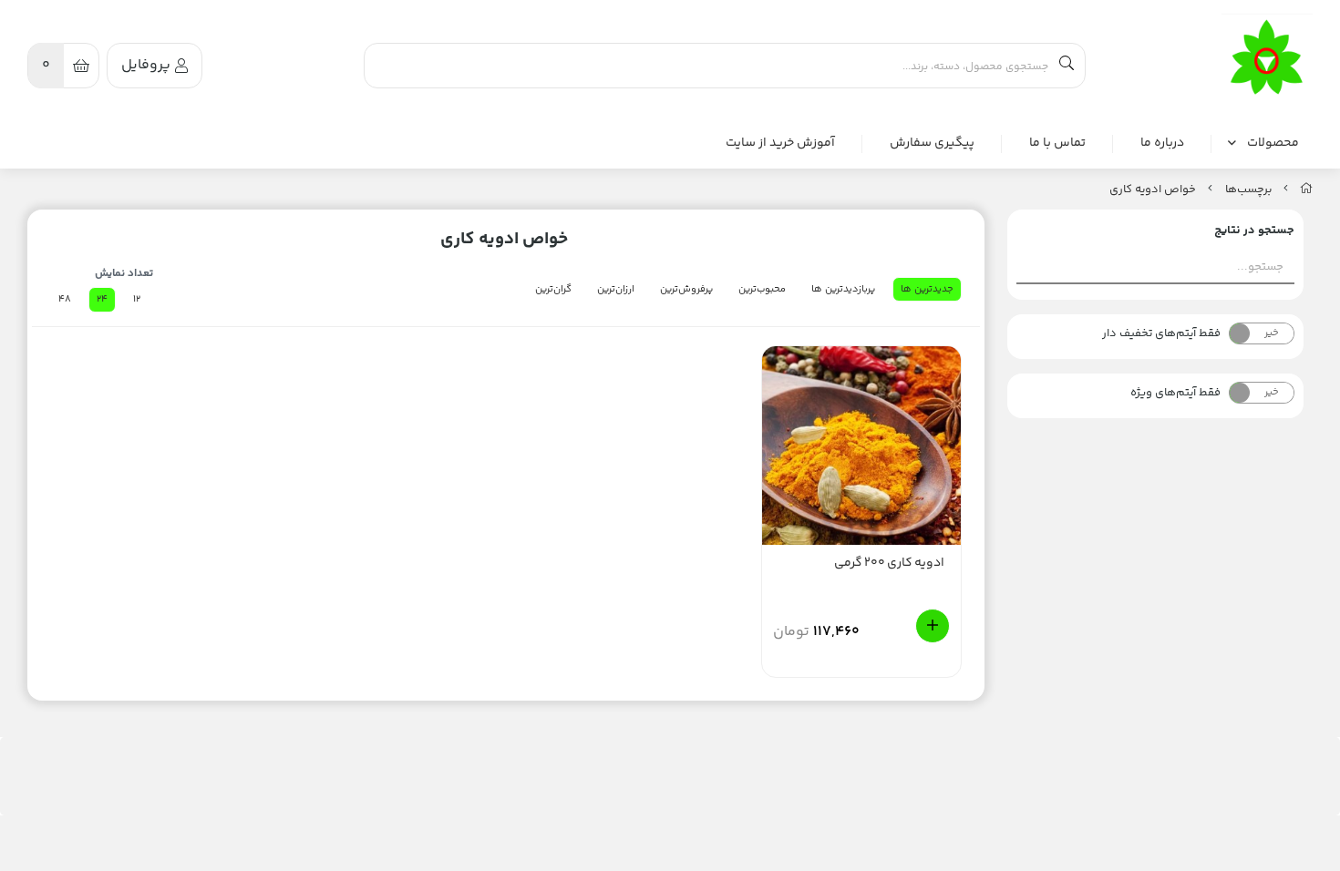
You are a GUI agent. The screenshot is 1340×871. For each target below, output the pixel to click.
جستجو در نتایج (1254, 230)
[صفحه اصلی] (1306, 189)
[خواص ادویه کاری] (1267, 58)
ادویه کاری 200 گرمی (889, 563)
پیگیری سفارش (932, 143)
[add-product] (932, 626)
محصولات (1273, 143)
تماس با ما (1057, 143)
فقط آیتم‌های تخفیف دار (1161, 333)
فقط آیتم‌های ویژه (1175, 393)
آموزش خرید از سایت (780, 143)
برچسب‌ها (1248, 189)
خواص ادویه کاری (1152, 189)
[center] (1066, 65)
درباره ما (1162, 143)
